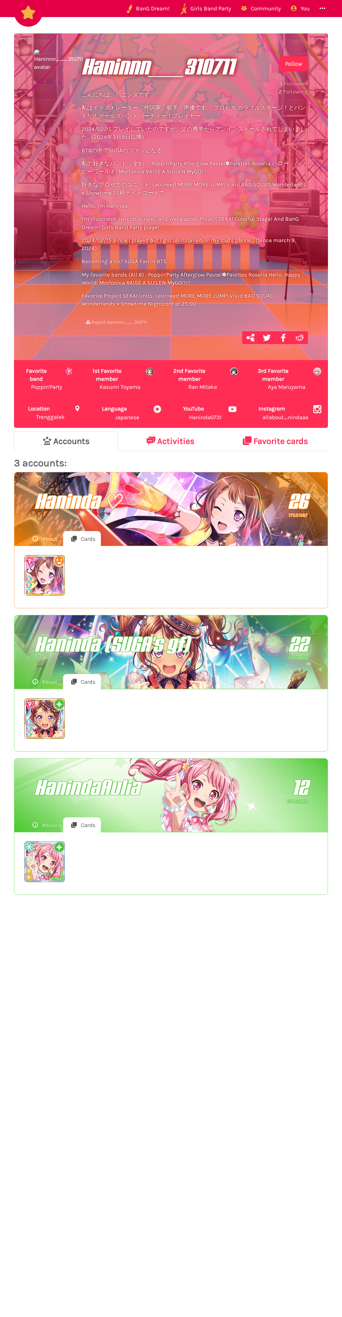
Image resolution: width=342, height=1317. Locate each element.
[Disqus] (171, 1009)
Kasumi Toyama (116, 378)
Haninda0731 (202, 413)
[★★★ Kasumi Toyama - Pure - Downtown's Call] (44, 718)
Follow (293, 63)
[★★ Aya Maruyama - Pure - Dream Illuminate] (44, 861)
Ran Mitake (195, 378)
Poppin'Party (44, 378)
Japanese (120, 413)
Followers (293, 83)
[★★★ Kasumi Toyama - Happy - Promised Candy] (44, 575)
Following (293, 91)
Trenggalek (46, 412)
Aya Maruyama (281, 378)
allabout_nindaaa (283, 413)
